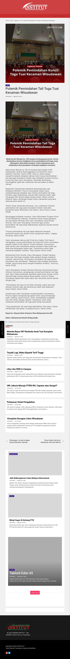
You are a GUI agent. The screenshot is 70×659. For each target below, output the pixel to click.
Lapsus (11, 496)
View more (35, 592)
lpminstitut (17, 322)
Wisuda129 (36, 322)
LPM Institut (8, 96)
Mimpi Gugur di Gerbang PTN (21, 520)
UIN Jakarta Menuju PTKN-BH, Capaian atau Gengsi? (32, 385)
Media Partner (13, 454)
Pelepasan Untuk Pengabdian (21, 402)
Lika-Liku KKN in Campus (19, 369)
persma (23, 322)
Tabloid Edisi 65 (21, 573)
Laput (7, 85)
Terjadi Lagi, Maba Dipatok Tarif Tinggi (25, 352)
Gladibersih (11, 322)
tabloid (12, 569)
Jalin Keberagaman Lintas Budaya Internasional (29, 478)
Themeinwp (26, 635)
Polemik (27, 322)
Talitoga (31, 322)
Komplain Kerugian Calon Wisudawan (25, 418)
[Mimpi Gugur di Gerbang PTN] (35, 505)
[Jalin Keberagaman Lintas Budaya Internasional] (35, 463)
